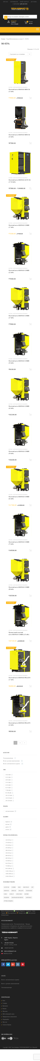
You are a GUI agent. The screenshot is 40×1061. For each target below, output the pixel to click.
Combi (13, 887)
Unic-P (11, 894)
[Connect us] (3, 964)
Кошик (4, 1008)
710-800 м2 (9, 866)
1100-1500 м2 (9, 871)
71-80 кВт (8, 790)
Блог (4, 1000)
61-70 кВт (8, 787)
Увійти (13, 22)
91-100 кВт (8, 793)
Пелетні (6, 897)
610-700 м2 (9, 863)
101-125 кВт (9, 795)
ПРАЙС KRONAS (24, 1)
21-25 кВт (8, 777)
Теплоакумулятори (8, 758)
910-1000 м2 (9, 868)
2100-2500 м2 (9, 876)
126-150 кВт (9, 798)
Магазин (5, 1011)
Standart (29, 890)
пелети (7, 829)
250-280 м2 (9, 847)
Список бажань (7, 1024)
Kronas (6, 890)
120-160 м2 (9, 840)
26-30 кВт (8, 780)
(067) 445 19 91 (23, 4)
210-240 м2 (9, 845)
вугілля (7, 824)
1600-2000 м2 (9, 873)
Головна (3, 39)
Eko (19, 887)
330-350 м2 (9, 853)
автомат (28, 897)
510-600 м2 (9, 860)
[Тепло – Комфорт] (20, 10)
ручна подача (8, 901)
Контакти (5, 1006)
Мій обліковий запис (8, 1014)
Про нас (5, 1022)
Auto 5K (6, 887)
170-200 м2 (9, 842)
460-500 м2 (9, 858)
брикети (8, 821)
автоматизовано (10, 811)
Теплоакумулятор (17, 897)
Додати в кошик (30, 98)
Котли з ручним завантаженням (11, 761)
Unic (5, 894)
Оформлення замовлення (10, 1016)
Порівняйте (6, 1019)
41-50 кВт (8, 785)
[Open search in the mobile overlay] (20, 16)
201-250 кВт (9, 800)
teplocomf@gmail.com (10, 951)
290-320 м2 (9, 850)
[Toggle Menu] (37, 29)
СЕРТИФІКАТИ (14, 1)
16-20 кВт (8, 774)
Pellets (21, 890)
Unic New (19, 894)
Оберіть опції (30, 188)
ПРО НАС (5, 1)
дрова (7, 827)
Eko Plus (26, 887)
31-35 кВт (8, 782)
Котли (26, 894)
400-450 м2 (9, 855)
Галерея (5, 1003)
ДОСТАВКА (34, 1)
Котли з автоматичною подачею (18, 87)
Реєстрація (14, 24)
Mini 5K (14, 890)
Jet (32, 887)
